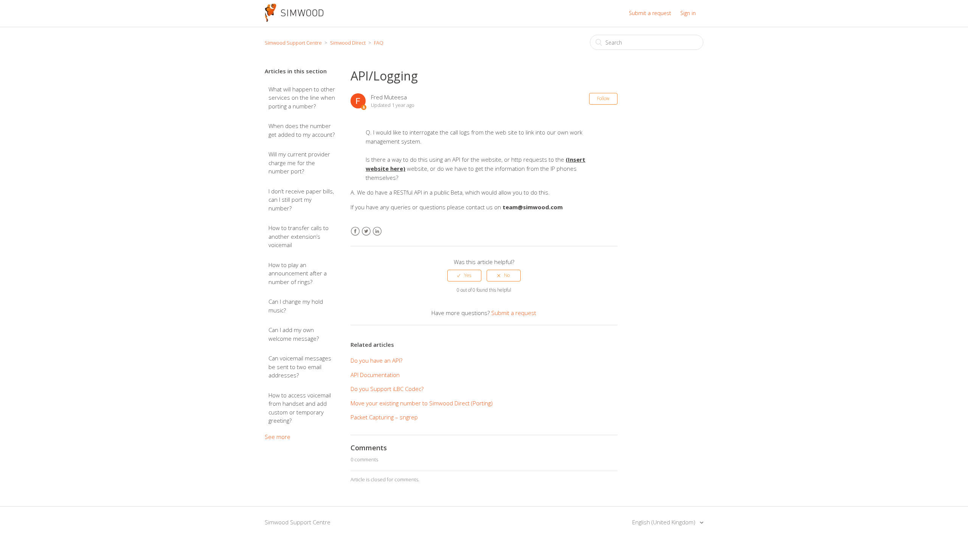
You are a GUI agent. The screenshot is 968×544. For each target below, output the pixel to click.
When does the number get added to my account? (301, 130)
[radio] (464, 275)
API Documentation (375, 375)
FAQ (378, 42)
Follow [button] (603, 98)
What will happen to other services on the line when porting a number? (301, 97)
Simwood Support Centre (293, 42)
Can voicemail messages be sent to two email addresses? (299, 366)
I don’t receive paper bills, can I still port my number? (301, 199)
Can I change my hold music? (295, 306)
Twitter (366, 231)
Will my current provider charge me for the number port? (299, 162)
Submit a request (650, 13)
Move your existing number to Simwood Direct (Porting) (422, 403)
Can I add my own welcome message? (293, 334)
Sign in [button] (688, 13)
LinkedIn (377, 231)
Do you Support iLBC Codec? (387, 389)
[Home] (294, 19)
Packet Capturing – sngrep (384, 417)
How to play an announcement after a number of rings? (297, 273)
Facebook (355, 231)
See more (277, 436)
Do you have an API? (376, 360)
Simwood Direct (348, 42)
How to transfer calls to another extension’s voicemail (298, 236)
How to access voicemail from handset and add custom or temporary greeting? (299, 408)
